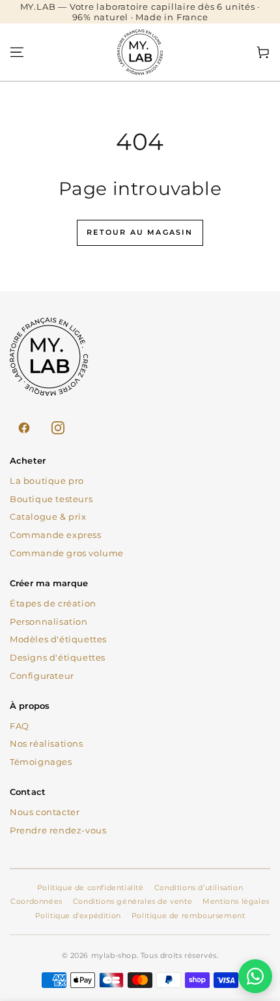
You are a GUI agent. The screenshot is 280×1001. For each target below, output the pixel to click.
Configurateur (42, 675)
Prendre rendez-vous (58, 830)
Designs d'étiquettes (57, 657)
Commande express (56, 535)
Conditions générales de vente (132, 901)
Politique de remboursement (188, 915)
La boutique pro (47, 480)
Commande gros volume (67, 553)
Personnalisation (49, 621)
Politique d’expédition (78, 915)
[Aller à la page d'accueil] (140, 52)
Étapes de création (53, 603)
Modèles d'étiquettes (58, 639)
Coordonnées (36, 901)
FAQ (19, 726)
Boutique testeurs (51, 499)
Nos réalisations (46, 743)
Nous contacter (44, 812)
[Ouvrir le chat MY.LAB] (255, 976)
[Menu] (17, 52)
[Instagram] (58, 427)
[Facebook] (24, 427)
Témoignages (41, 761)
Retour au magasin (140, 232)
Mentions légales (236, 901)
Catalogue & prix (48, 516)
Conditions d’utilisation (198, 887)
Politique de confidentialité (90, 887)
